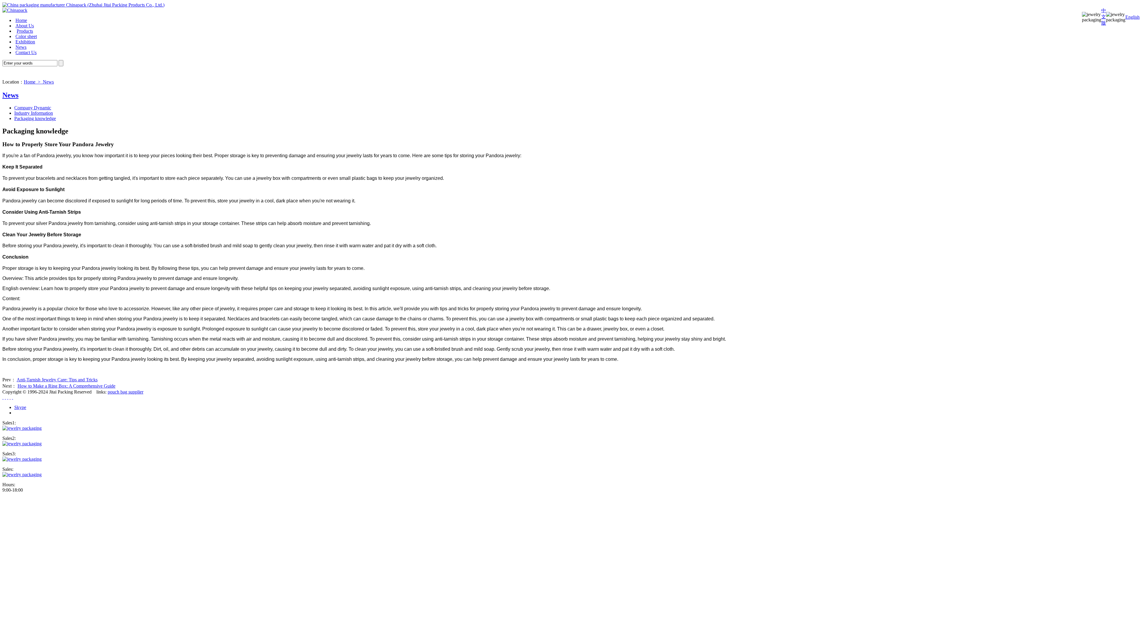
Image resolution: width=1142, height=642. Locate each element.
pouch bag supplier (125, 391)
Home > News (39, 81)
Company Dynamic (32, 107)
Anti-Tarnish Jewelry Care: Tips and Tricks (57, 379)
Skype (20, 407)
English (1132, 17)
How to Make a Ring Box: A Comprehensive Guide (66, 385)
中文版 (1103, 17)
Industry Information (33, 113)
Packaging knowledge (35, 118)
